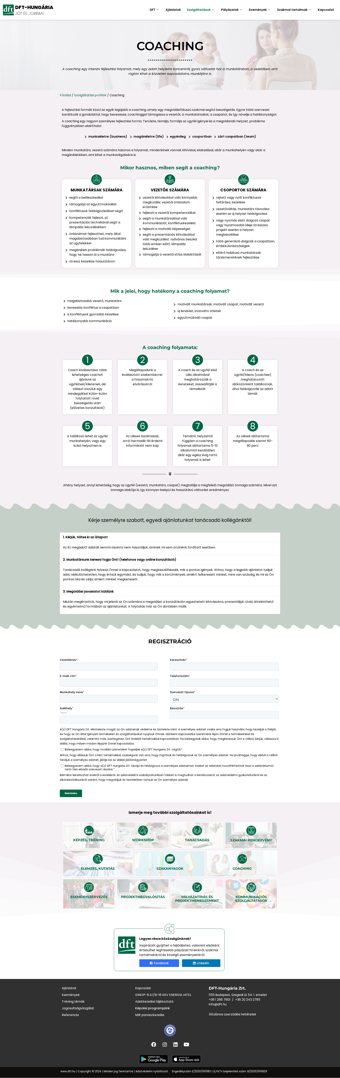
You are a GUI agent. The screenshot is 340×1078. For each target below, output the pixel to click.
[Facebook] (154, 1044)
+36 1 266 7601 (219, 999)
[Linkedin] (175, 1044)
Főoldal (65, 95)
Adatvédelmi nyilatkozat (152, 1071)
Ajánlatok (173, 10)
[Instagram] (165, 1044)
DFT (152, 10)
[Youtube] (186, 1044)
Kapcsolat (326, 10)
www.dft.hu (67, 1071)
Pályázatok (230, 10)
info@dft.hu (217, 1004)
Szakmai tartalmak (292, 10)
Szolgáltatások (199, 10)
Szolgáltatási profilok (90, 95)
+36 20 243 (244, 999)
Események (258, 10)
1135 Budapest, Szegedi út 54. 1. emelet (238, 995)
